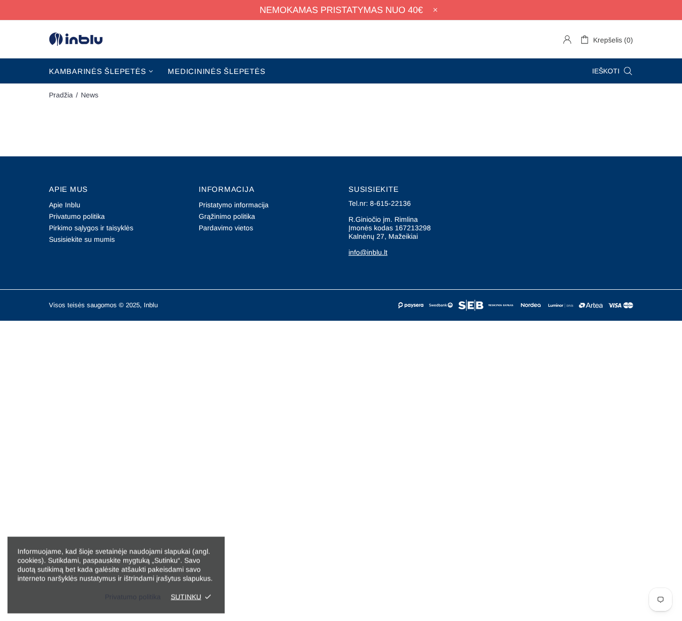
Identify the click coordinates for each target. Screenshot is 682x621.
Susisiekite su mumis (82, 239)
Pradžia (61, 94)
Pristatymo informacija (234, 205)
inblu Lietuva (76, 39)
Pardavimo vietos (226, 228)
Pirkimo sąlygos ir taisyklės (91, 228)
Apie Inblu (64, 205)
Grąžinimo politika (227, 216)
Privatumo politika (77, 216)
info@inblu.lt (367, 252)
